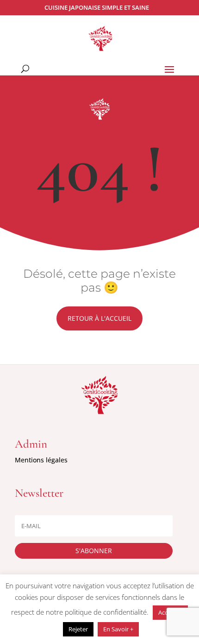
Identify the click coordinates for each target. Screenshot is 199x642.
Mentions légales (41, 459)
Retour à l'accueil (99, 318)
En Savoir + (118, 629)
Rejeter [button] (78, 629)
